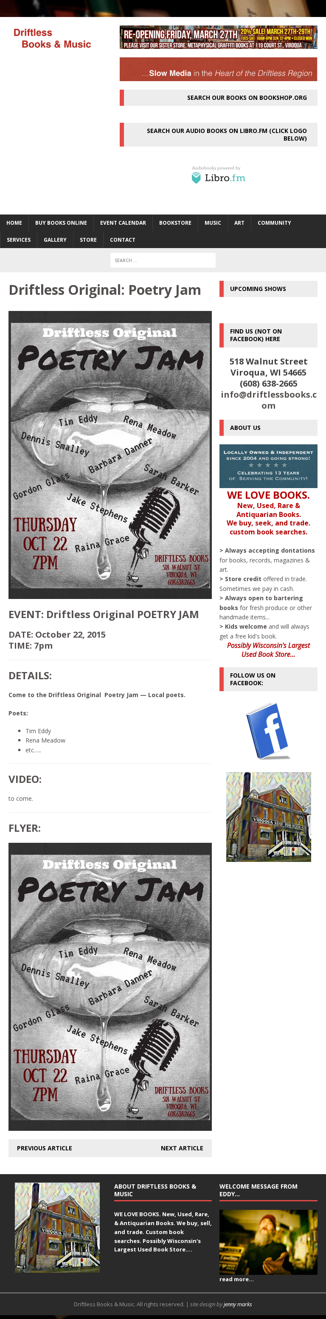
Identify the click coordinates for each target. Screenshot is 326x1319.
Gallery (55, 239)
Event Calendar (123, 222)
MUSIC (213, 222)
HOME (14, 222)
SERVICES (19, 239)
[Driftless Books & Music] (51, 38)
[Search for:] (163, 260)
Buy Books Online (61, 222)
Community (274, 222)
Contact (122, 239)
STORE (88, 239)
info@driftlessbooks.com (269, 400)
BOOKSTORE (175, 222)
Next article (182, 1148)
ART (239, 222)
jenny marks (238, 1304)
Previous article (44, 1148)
